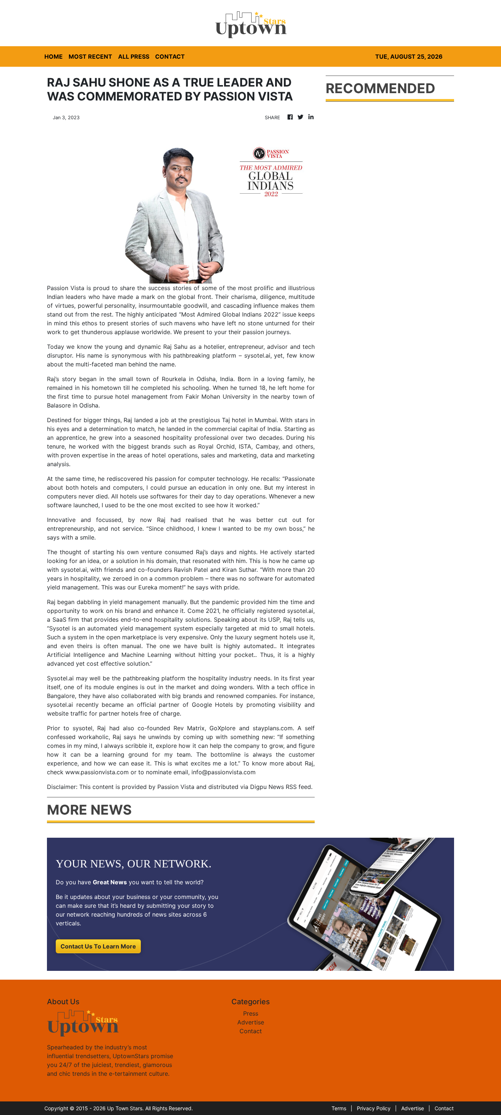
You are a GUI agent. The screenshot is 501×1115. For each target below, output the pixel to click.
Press (250, 1013)
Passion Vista (67, 288)
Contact (250, 1031)
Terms (339, 1108)
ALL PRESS (133, 56)
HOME (53, 56)
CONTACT (170, 56)
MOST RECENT (90, 56)
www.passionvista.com (96, 772)
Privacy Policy (374, 1108)
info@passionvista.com (223, 772)
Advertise (250, 1022)
